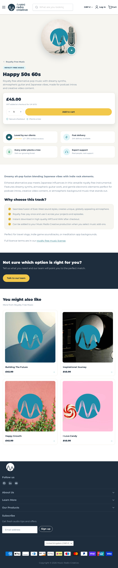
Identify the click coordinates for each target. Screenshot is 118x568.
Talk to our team (16, 278)
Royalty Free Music (15, 62)
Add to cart (68, 111)
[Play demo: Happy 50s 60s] (71, 50)
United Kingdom (57, 543)
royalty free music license (51, 240)
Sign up (45, 528)
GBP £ (87, 7)
